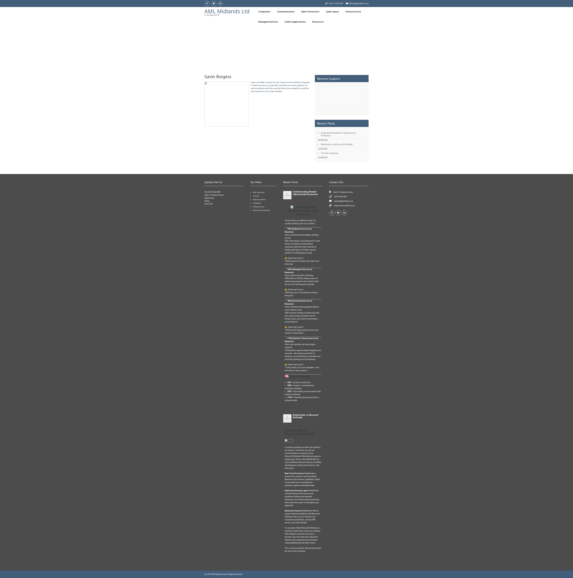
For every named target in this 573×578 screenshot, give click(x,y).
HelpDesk (257, 203)
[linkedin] (220, 3)
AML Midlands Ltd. (218, 574)
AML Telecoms (259, 192)
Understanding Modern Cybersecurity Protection (338, 134)
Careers (256, 196)
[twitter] (213, 3)
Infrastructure (353, 11)
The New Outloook (329, 153)
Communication (285, 11)
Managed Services (268, 21)
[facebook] (207, 3)
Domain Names (259, 199)
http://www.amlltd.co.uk (344, 205)
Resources (318, 21)
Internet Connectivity (261, 210)
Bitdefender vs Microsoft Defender (337, 144)
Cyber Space (332, 11)
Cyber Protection (310, 11)
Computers (264, 11)
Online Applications (295, 21)
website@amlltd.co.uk (343, 201)
